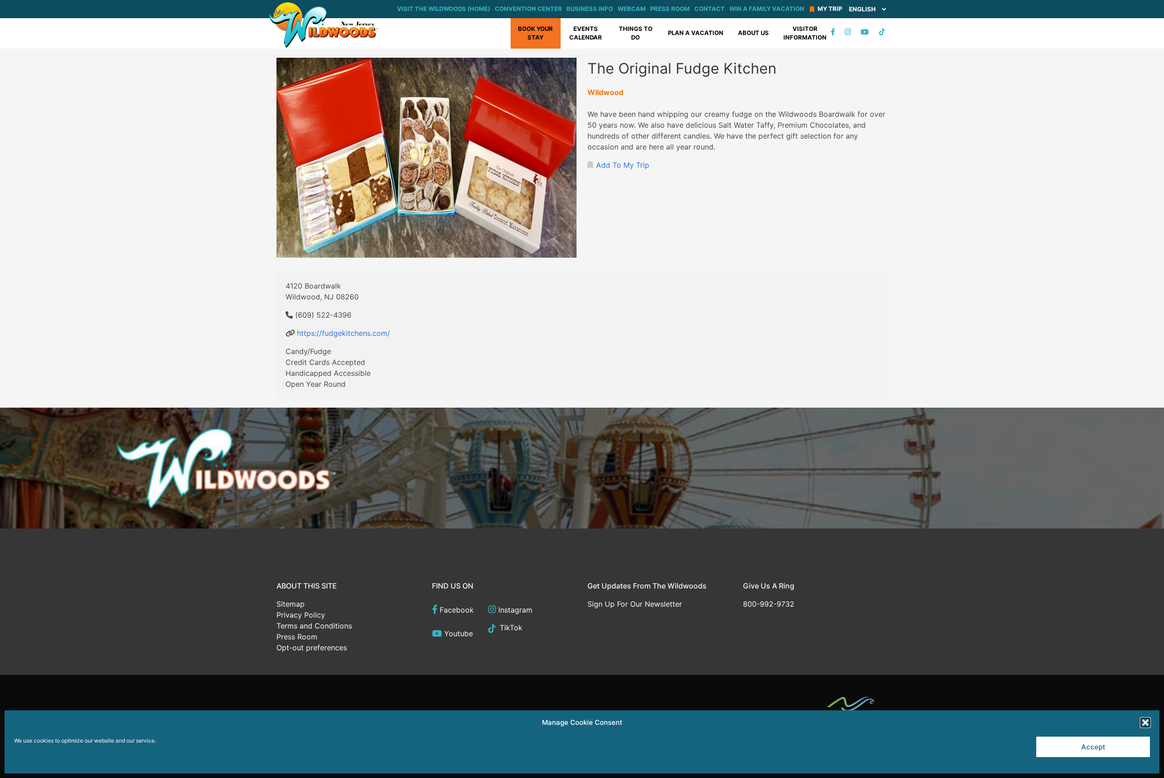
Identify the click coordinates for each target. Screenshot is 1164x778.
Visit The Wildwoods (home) (443, 8)
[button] (1145, 722)
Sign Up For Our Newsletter (634, 603)
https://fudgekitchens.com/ (343, 333)
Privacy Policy (300, 614)
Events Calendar (585, 33)
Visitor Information (805, 33)
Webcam (631, 8)
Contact (709, 8)
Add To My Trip (622, 165)
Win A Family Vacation (766, 8)
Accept (1093, 747)
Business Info (590, 8)
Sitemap (290, 603)
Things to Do (635, 33)
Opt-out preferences (311, 647)
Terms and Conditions (314, 625)
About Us (753, 32)
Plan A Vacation (695, 32)
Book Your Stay (535, 33)
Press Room (670, 8)
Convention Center (528, 8)
